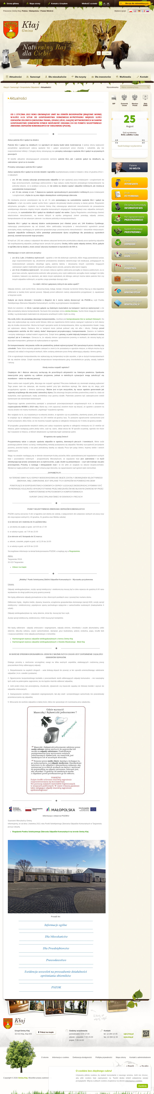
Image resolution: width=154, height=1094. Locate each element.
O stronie (45, 1057)
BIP (113, 104)
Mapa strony (34, 4)
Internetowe (132, 291)
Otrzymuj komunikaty (135, 207)
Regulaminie (74, 551)
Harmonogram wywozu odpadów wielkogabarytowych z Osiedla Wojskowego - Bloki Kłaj (48, 642)
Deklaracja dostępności (82, 1057)
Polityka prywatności (103, 1057)
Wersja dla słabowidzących (136, 3)
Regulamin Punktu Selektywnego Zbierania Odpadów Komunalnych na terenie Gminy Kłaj (50, 832)
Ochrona (130, 267)
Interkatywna (131, 255)
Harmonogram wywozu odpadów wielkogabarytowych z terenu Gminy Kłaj (42, 639)
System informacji (133, 231)
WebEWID (145, 104)
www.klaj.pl (128, 1037)
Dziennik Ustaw (124, 104)
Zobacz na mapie (19, 567)
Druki (131, 195)
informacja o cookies (133, 1081)
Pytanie (134, 167)
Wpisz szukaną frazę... (131, 87)
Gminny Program (133, 303)
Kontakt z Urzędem (59, 4)
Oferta (132, 279)
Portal (131, 182)
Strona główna (12, 4)
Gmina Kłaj (23, 1078)
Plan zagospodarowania (134, 219)
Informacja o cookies (60, 1057)
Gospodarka (130, 243)
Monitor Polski (135, 104)
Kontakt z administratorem (140, 1057)
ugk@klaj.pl (129, 1034)
